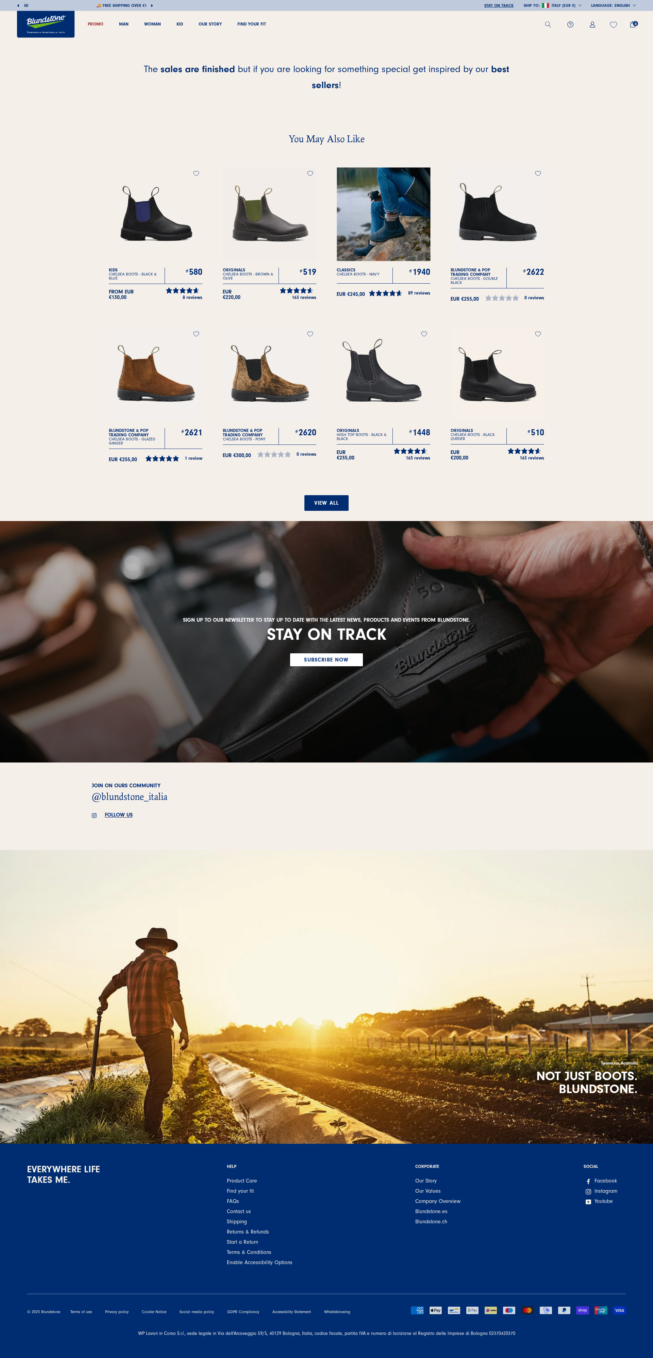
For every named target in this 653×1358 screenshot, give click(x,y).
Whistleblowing (337, 1312)
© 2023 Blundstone (43, 1312)
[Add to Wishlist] (196, 173)
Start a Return (242, 1242)
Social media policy (197, 1312)
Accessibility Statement (291, 1312)
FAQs (233, 1201)
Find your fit (240, 1191)
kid (180, 24)
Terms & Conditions (249, 1252)
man (124, 24)
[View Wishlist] (614, 24)
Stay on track (499, 5)
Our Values (428, 1191)
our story (210, 24)
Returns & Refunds (248, 1232)
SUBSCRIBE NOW (326, 660)
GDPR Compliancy (243, 1312)
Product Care (242, 1181)
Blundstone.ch (431, 1222)
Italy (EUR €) (563, 5)
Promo (95, 24)
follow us (119, 815)
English (622, 5)
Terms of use (81, 1312)
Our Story (426, 1181)
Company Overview (438, 1201)
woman (152, 24)
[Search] (550, 24)
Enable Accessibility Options (259, 1262)
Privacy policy (117, 1312)
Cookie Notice (154, 1312)
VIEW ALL (326, 503)
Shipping (237, 1222)
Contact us (239, 1211)
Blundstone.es (431, 1211)
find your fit (251, 24)
